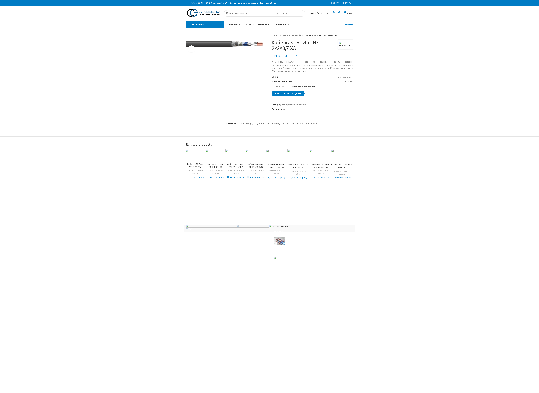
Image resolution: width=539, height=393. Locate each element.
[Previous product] (346, 35)
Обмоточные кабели (198, 339)
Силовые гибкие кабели (200, 366)
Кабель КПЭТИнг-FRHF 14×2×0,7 (235, 165)
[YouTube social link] (322, 3)
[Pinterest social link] (325, 3)
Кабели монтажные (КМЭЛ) (202, 330)
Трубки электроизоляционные (203, 383)
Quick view (351, 166)
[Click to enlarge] (191, 48)
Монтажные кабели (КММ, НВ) (204, 326)
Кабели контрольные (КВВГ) (202, 307)
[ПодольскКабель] (211, 228)
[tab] (229, 122)
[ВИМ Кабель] (278, 226)
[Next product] (351, 35)
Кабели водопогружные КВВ (203, 290)
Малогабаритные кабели (200, 311)
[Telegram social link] (300, 109)
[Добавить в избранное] (351, 154)
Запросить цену (288, 93)
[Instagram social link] (318, 3)
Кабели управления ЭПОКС (202, 294)
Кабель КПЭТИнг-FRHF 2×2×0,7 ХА (276, 166)
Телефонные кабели (198, 370)
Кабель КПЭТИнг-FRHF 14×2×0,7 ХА (299, 166)
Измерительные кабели (292, 35)
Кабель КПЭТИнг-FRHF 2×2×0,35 (255, 165)
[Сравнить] (195, 157)
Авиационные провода (199, 286)
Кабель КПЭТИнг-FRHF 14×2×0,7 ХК (342, 166)
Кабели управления (198, 375)
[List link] (227, 251)
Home (275, 35)
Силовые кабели (196, 351)
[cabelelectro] (253, 227)
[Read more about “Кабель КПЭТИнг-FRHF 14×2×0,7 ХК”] (351, 160)
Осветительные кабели (200, 343)
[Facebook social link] (312, 3)
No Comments (292, 254)
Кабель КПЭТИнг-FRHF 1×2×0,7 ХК (320, 166)
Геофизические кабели (200, 298)
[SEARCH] (301, 13)
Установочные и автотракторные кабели (208, 379)
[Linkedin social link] (297, 109)
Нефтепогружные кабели (201, 334)
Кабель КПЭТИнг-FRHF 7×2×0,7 (195, 165)
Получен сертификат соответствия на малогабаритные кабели (300, 249)
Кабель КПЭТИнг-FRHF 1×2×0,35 (215, 165)
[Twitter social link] (315, 3)
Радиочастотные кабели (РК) (203, 347)
